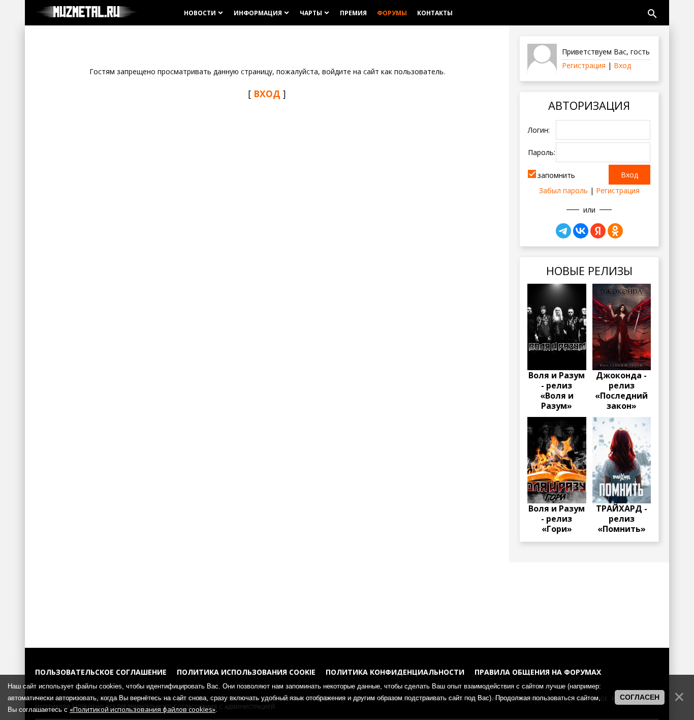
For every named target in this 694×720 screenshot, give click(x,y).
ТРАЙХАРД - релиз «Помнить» (621, 518)
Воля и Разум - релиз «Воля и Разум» (556, 390)
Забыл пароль (563, 190)
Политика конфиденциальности (395, 672)
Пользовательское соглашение (101, 672)
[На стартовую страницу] (86, 12)
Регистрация (584, 65)
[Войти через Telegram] (563, 230)
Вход (622, 65)
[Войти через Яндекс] (598, 230)
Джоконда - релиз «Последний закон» (621, 390)
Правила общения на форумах (538, 672)
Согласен (639, 697)
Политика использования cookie (246, 672)
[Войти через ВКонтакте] (580, 230)
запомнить (556, 175)
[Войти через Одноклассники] (615, 230)
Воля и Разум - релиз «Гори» (556, 518)
